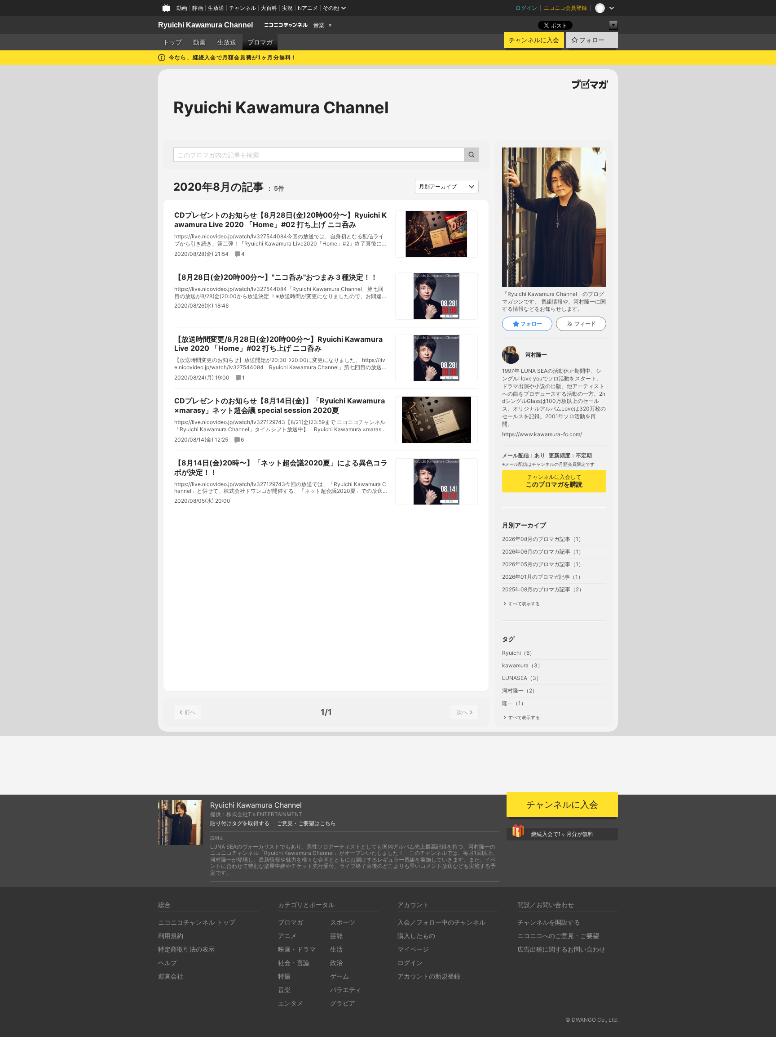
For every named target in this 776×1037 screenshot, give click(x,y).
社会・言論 (293, 962)
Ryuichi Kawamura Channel (205, 25)
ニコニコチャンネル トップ (196, 922)
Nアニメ (308, 7)
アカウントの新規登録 (428, 976)
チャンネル (242, 7)
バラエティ (346, 989)
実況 (287, 7)
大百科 (269, 7)
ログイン (526, 7)
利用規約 (170, 935)
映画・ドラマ (297, 949)
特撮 (284, 976)
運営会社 (170, 976)
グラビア (342, 1003)
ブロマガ (260, 42)
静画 (197, 7)
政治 (336, 962)
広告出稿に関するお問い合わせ (561, 949)
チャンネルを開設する (548, 922)
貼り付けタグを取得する (239, 823)
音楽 (318, 25)
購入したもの (416, 935)
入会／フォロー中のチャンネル (441, 922)
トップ (172, 42)
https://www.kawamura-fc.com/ (542, 434)
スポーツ (342, 922)
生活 (336, 949)
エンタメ (290, 1003)
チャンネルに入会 (534, 40)
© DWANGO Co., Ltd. (591, 1019)
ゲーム (339, 976)
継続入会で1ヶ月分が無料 (562, 834)
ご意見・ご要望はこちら (306, 823)
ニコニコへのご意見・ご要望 (558, 935)
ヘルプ (167, 962)
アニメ (287, 935)
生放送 (216, 7)
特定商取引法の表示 (186, 949)
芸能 (336, 935)
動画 (181, 7)
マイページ (413, 949)
